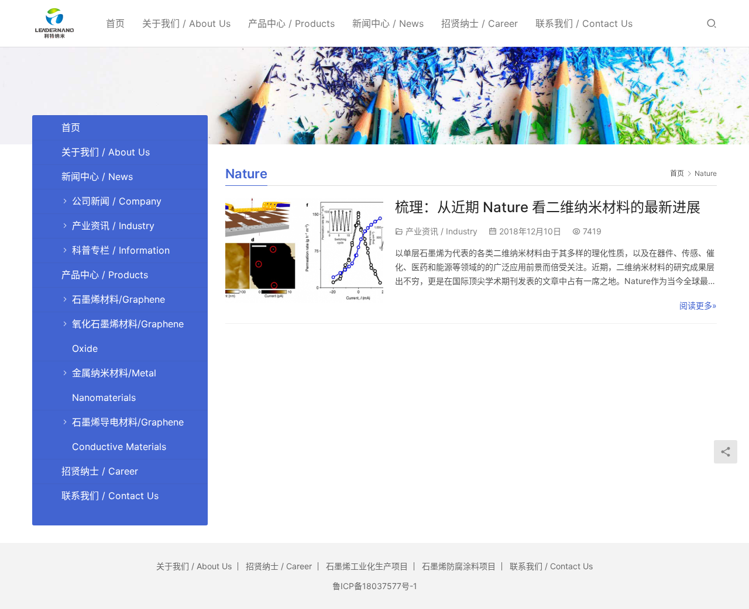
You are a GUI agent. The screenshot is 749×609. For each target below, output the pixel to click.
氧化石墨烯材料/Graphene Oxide (128, 336)
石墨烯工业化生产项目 (367, 566)
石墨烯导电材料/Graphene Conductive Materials (128, 434)
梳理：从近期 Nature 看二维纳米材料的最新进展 (547, 207)
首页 (115, 23)
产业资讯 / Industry (441, 231)
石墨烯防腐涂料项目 (459, 566)
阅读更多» (698, 305)
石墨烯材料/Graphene (118, 299)
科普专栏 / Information (121, 250)
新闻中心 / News (388, 23)
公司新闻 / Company (117, 201)
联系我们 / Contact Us (584, 23)
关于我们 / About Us (186, 23)
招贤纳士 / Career (479, 23)
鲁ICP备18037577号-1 (374, 586)
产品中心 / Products (291, 23)
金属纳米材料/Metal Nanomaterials (114, 385)
